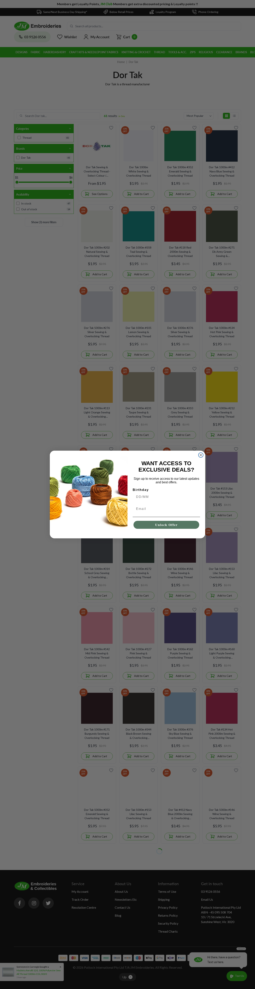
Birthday (141, 490)
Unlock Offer (166, 524)
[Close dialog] (200, 455)
